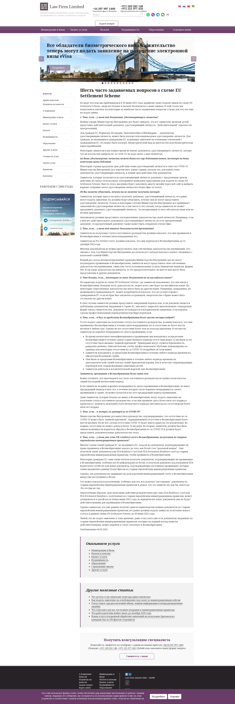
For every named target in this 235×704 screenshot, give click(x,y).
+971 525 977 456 (132, 8)
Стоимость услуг (51, 156)
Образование (49, 143)
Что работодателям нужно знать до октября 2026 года (121, 613)
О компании (49, 110)
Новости (47, 93)
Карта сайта (85, 687)
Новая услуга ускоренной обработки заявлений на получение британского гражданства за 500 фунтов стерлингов (133, 618)
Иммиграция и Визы (53, 117)
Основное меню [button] (182, 29)
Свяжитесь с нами (137, 656)
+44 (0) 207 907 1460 (172, 644)
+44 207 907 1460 (104, 8)
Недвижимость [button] (130, 29)
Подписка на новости (53, 104)
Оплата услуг (49, 163)
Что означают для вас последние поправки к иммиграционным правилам (133, 609)
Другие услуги (50, 150)
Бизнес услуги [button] (78, 29)
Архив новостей (50, 100)
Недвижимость (50, 137)
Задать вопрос (107, 23)
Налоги (46, 130)
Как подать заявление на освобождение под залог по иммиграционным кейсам (135, 600)
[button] (102, 83)
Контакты (47, 176)
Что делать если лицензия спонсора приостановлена (121, 596)
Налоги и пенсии (100, 553)
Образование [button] (156, 29)
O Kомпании (85, 674)
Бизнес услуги (50, 124)
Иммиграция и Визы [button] (53, 29)
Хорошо (174, 696)
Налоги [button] (104, 29)
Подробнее (58, 67)
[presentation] (41, 59)
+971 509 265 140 (132, 6)
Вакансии (47, 169)
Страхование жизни (102, 566)
